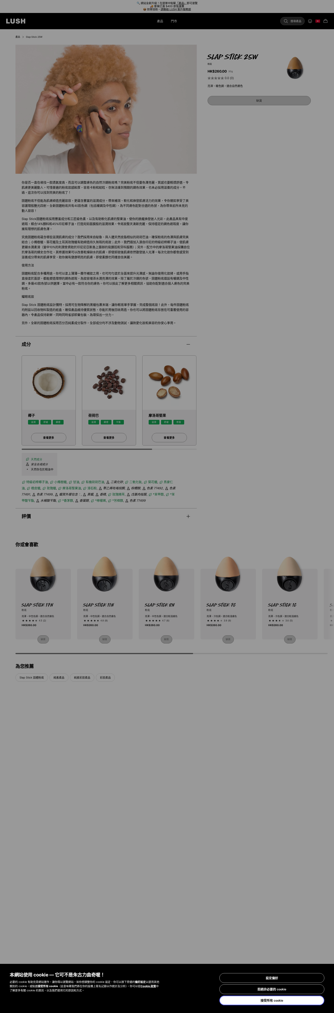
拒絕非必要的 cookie (271, 989)
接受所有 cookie (272, 1000)
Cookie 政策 (148, 986)
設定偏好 (272, 978)
